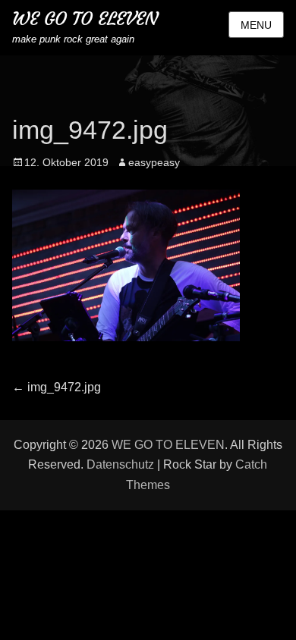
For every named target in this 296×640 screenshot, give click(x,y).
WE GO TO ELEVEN (85, 19)
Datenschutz (120, 464)
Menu (256, 25)
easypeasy (154, 162)
